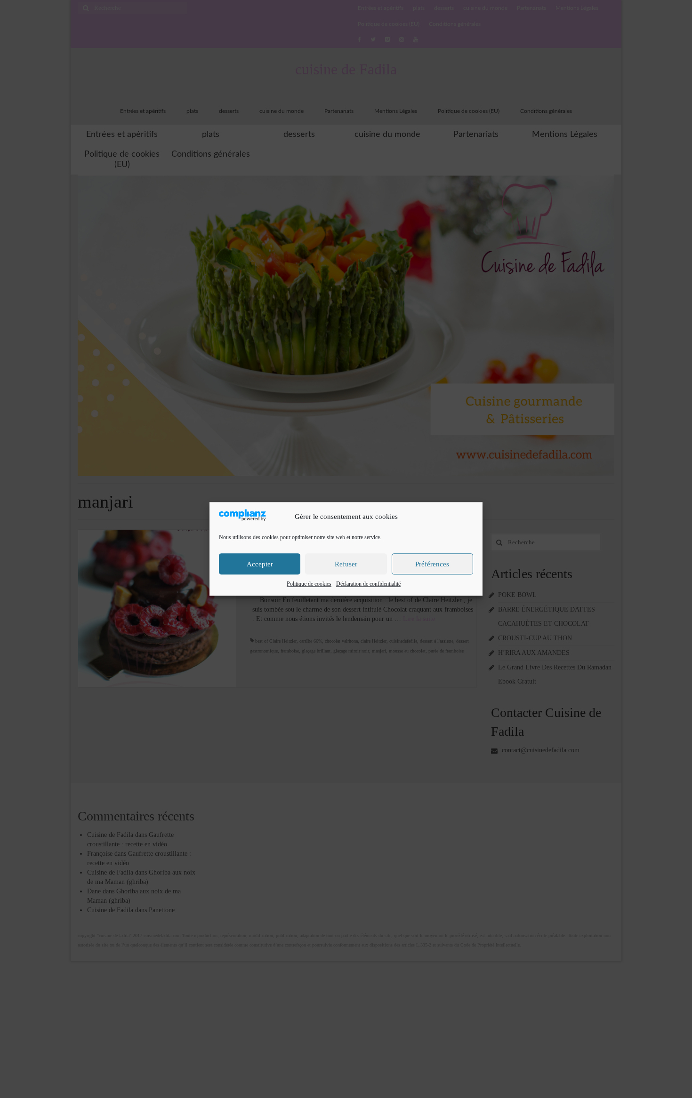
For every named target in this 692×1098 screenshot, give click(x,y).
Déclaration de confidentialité (368, 584)
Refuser (346, 564)
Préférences (432, 564)
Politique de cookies (309, 584)
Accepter (260, 564)
